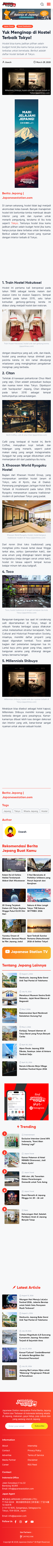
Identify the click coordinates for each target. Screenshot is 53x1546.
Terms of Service (36, 1455)
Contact (6, 1450)
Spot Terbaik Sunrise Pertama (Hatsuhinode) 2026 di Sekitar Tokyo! (38, 939)
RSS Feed (32, 1464)
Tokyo (14, 223)
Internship (32, 1445)
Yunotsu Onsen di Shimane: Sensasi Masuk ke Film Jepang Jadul (14, 939)
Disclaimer (33, 1460)
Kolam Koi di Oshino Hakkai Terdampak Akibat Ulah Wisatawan (13, 878)
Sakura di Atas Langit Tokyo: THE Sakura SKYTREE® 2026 (37, 908)
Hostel (44, 811)
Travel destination (25, 26)
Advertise (6, 1455)
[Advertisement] (26, 758)
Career (5, 1464)
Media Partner (9, 1460)
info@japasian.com (17, 1516)
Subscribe (39, 1426)
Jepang (7, 811)
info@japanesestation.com (21, 1488)
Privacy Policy (34, 1450)
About (5, 1445)
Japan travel (9, 26)
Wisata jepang (31, 811)
